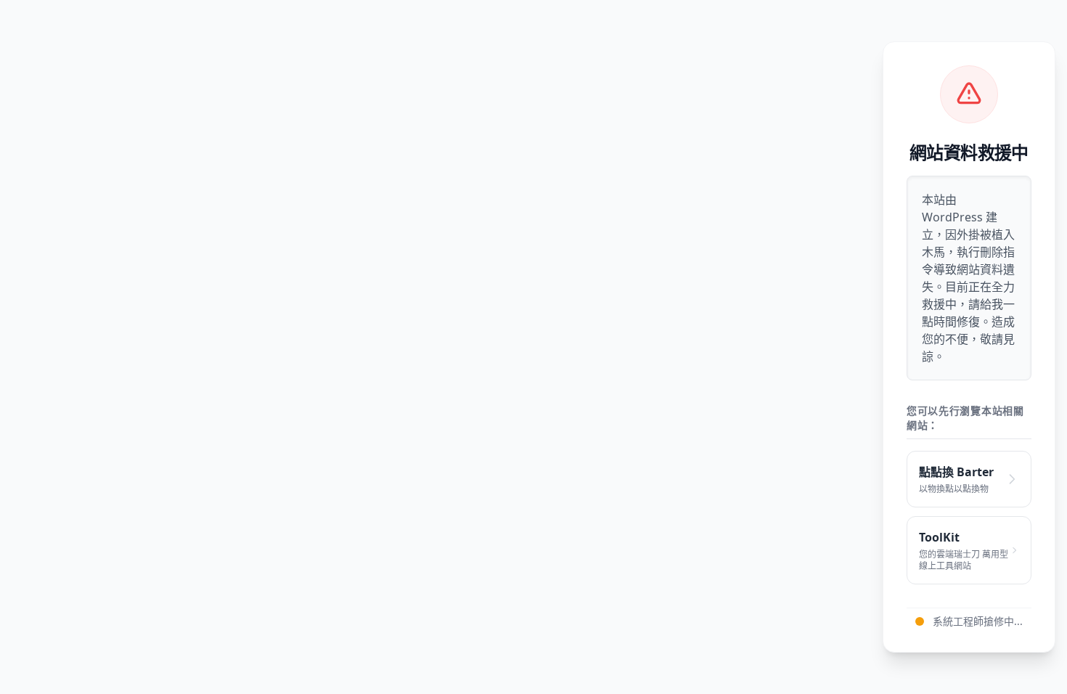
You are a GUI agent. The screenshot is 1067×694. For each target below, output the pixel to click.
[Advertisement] (447, 347)
